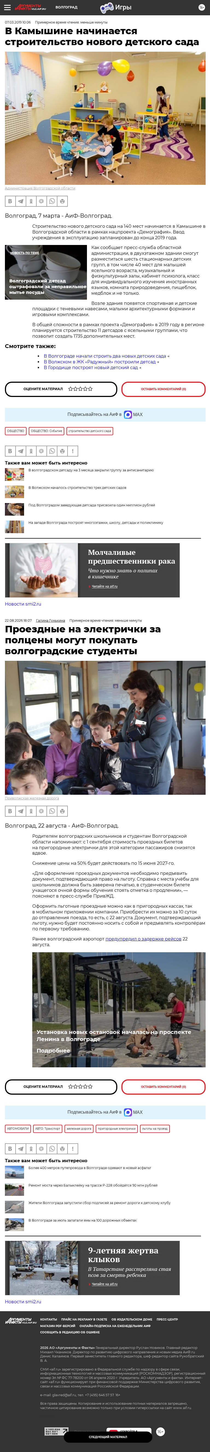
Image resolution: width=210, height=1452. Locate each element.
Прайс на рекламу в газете (84, 1319)
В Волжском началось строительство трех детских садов (77, 488)
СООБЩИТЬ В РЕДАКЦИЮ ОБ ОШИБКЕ (70, 1332)
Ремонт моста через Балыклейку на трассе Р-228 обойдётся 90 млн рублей (93, 1185)
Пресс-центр (167, 1319)
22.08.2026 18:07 (18, 620)
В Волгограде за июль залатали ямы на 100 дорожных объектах (82, 1220)
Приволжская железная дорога (32, 798)
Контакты (48, 1319)
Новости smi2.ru (23, 604)
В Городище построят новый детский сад (91, 367)
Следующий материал (108, 1437)
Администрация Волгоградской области (40, 188)
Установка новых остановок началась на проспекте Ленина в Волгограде (114, 1035)
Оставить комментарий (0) (163, 389)
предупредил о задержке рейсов (144, 939)
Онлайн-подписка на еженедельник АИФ (115, 1326)
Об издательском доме (132, 1319)
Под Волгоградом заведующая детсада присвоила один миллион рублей (91, 505)
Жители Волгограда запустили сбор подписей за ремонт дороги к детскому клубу (99, 1203)
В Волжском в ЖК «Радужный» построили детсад (100, 361)
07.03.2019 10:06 (18, 22)
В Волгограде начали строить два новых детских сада (105, 356)
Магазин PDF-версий (57, 1326)
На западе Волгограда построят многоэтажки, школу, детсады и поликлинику (95, 523)
